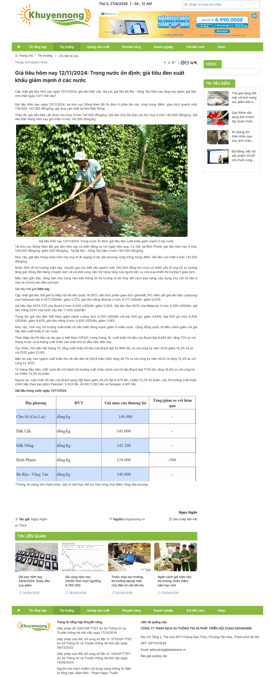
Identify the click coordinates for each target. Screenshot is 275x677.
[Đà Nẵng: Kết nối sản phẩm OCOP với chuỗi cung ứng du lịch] (218, 156)
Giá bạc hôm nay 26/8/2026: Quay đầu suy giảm (34, 581)
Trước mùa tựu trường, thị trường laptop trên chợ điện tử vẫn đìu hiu (128, 581)
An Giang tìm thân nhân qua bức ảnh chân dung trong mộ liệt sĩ (242, 136)
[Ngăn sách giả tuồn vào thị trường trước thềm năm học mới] (175, 557)
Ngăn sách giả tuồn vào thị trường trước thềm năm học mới (174, 581)
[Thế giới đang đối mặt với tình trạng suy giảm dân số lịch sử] (218, 98)
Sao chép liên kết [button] (185, 519)
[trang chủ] (32, 625)
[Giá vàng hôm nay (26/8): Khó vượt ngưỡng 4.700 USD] (83, 557)
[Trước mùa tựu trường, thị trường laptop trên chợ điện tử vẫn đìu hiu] (129, 557)
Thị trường (45, 55)
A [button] (165, 62)
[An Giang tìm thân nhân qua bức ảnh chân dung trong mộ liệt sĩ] (218, 136)
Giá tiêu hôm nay (27, 104)
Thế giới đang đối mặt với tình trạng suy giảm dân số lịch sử (244, 97)
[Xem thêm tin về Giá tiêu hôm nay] (40, 104)
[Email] (187, 62)
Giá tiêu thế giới (26, 289)
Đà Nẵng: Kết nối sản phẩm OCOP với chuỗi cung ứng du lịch (243, 155)
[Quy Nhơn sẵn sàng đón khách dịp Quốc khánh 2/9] (218, 117)
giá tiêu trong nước (43, 257)
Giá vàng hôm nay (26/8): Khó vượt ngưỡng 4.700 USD (83, 581)
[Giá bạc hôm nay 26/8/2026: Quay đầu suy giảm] (36, 557)
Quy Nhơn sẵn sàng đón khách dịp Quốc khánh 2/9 (243, 117)
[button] (186, 4)
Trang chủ (25, 55)
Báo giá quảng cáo (154, 656)
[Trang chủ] (53, 14)
